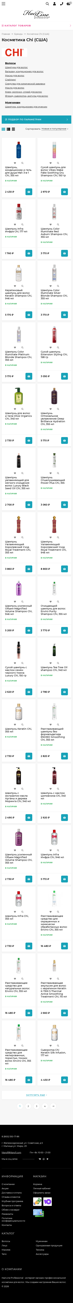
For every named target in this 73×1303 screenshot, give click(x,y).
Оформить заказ (41, 1192)
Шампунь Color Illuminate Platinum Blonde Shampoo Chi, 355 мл (18, 355)
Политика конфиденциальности (13, 1219)
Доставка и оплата (12, 1192)
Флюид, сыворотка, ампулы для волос (26, 96)
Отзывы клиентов (11, 1197)
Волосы (10, 63)
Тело (4, 1254)
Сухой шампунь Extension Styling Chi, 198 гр (54, 354)
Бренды (18, 34)
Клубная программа (12, 1201)
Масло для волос (14, 87)
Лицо (4, 1245)
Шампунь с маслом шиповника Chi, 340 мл (53, 796)
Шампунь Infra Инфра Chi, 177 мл (16, 230)
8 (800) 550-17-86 (10, 1136)
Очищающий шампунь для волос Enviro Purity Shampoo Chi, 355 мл (54, 610)
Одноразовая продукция (49, 1245)
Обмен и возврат (11, 1209)
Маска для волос (14, 75)
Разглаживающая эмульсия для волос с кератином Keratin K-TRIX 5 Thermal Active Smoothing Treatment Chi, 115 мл (54, 989)
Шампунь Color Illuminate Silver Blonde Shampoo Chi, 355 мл (54, 294)
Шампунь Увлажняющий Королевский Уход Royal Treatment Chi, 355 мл (18, 547)
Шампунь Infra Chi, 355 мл (17, 917)
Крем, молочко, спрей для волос (23, 91)
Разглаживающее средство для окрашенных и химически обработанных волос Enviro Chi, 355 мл (54, 922)
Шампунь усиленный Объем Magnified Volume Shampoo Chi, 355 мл (18, 858)
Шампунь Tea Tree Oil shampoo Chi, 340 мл (54, 669)
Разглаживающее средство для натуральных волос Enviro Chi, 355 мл (17, 987)
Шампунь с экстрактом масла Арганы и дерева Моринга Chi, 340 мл (18, 797)
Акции (5, 1188)
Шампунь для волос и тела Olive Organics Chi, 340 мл (18, 416)
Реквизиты (7, 1214)
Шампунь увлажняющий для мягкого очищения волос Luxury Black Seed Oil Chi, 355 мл (17, 483)
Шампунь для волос (16, 67)
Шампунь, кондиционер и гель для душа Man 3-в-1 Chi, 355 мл (18, 171)
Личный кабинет (42, 1188)
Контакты (7, 1225)
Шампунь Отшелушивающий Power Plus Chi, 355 (53, 480)
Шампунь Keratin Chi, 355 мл (18, 730)
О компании (8, 1184)
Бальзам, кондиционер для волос (24, 71)
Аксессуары (42, 1254)
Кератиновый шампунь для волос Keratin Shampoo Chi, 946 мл (18, 294)
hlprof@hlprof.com (11, 1152)
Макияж (6, 1249)
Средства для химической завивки (25, 83)
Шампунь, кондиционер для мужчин (26, 106)
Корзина (37, 1184)
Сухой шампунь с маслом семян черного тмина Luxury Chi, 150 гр (16, 671)
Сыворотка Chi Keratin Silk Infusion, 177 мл (53, 1052)
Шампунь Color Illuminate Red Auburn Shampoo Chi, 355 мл (54, 232)
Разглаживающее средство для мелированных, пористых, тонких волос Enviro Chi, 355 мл (18, 1056)
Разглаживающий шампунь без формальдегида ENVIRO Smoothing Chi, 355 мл (53, 734)
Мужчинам (12, 102)
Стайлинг (10, 79)
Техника (40, 1249)
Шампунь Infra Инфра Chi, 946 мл (52, 856)
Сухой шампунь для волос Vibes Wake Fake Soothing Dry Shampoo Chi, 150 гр (53, 171)
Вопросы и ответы (11, 1205)
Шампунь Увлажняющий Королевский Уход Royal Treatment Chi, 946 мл (53, 547)
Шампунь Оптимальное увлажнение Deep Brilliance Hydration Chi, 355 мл (53, 419)
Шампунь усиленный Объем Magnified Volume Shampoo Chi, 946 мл (18, 610)
